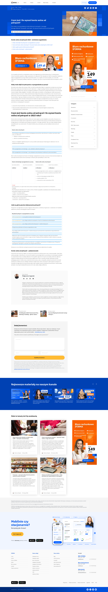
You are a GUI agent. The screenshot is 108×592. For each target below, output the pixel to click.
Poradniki (55, 560)
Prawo (72, 135)
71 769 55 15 (93, 559)
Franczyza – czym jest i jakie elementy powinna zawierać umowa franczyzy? (24, 475)
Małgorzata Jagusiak (17, 9)
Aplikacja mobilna (35, 574)
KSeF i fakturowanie (75, 125)
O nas (12, 556)
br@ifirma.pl (80, 565)
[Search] (95, 96)
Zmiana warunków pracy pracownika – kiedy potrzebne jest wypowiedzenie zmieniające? (52, 475)
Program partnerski (14, 568)
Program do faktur (35, 566)
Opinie (12, 562)
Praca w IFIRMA (14, 560)
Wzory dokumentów (57, 562)
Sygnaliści (88, 582)
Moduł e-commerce (36, 568)
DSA (96, 582)
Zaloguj (85, 2)
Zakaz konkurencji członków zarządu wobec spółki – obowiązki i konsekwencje (23, 438)
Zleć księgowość (17, 534)
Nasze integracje (57, 564)
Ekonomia (73, 121)
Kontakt (12, 566)
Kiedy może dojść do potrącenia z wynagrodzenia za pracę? (26, 42)
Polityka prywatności (72, 582)
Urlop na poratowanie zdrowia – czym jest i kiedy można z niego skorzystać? (53, 438)
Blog (54, 556)
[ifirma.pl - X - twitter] (90, 590)
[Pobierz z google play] (39, 540)
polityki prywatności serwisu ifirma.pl (22, 369)
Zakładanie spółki (35, 558)
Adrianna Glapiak (17, 453)
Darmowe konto (92, 2)
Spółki (72, 146)
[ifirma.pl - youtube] (96, 590)
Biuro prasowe (13, 564)
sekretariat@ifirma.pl (82, 572)
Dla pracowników (74, 111)
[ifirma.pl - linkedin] (93, 590)
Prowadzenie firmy (74, 139)
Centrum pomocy (57, 558)
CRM (33, 572)
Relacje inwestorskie (81, 582)
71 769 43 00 (93, 572)
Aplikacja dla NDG (35, 570)
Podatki (72, 132)
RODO (93, 582)
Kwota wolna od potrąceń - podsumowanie (22, 49)
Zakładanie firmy (35, 556)
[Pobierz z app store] (32, 540)
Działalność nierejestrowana (76, 114)
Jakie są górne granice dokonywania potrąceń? (23, 47)
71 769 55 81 (93, 565)
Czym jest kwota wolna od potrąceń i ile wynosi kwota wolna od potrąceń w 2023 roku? (33, 44)
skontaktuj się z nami (40, 332)
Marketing (73, 128)
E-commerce (73, 118)
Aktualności (73, 107)
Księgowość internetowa (36, 564)
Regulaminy (65, 582)
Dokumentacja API (57, 566)
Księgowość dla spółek (36, 562)
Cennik (12, 558)
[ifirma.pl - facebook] (88, 590)
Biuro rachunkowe (35, 560)
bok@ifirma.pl (80, 559)
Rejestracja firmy (74, 143)
